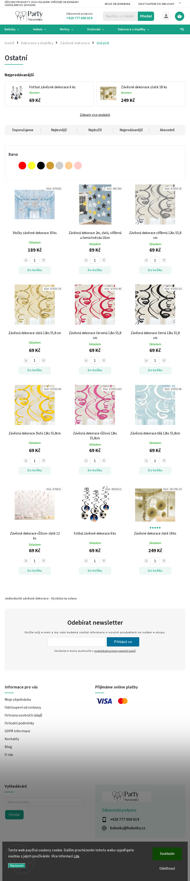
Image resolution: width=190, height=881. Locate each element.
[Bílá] (13, 165)
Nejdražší (95, 130)
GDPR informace (17, 731)
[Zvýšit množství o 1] (43, 260)
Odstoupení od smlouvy (156, 4)
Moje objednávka (117, 4)
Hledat (146, 16)
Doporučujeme (22, 130)
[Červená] (22, 165)
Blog (8, 746)
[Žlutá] (32, 165)
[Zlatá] (50, 165)
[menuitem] (15, 29)
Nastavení (17, 865)
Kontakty (12, 739)
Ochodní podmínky (19, 723)
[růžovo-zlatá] (69, 165)
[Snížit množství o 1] (26, 260)
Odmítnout (167, 868)
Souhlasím (167, 853)
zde (76, 856)
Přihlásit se (123, 642)
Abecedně (167, 130)
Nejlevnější (59, 130)
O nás (9, 754)
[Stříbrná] (59, 165)
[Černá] (41, 165)
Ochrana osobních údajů (23, 715)
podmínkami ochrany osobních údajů (115, 651)
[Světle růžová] (78, 165)
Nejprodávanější (131, 130)
